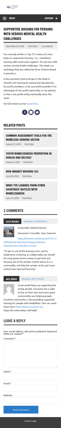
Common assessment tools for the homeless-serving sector (29, 138)
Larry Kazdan (12, 221)
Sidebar (49, 18)
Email (7, 383)
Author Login (30, 421)
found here (32, 103)
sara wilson (11, 278)
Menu (12, 18)
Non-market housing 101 (22, 171)
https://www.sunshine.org (29, 306)
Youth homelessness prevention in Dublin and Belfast (29, 155)
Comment (10, 338)
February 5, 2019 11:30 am (33, 278)
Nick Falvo (32, 46)
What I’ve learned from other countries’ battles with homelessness (25, 189)
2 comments (47, 46)
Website (8, 395)
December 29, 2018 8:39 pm (35, 221)
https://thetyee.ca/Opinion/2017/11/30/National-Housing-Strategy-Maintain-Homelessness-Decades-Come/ (30, 242)
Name (8, 371)
